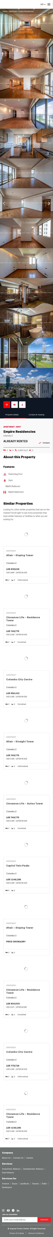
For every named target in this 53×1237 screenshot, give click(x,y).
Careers (29, 1158)
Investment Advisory (11, 1169)
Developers (7, 1187)
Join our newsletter (10, 1214)
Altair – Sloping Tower (19, 555)
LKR (42, 4)
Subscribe (44, 1220)
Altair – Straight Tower (20, 741)
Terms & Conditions (36, 1233)
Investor (5, 1184)
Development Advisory (33, 1169)
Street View (22, 404)
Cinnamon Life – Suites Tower (24, 803)
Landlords (24, 1184)
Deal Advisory (8, 1173)
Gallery (6, 404)
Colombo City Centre (19, 679)
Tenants (35, 1184)
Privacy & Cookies (17, 1233)
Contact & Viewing (36, 415)
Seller (44, 1184)
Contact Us (18, 1158)
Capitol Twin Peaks (17, 866)
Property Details (12, 415)
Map (14, 404)
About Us (6, 1158)
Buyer (14, 1184)
